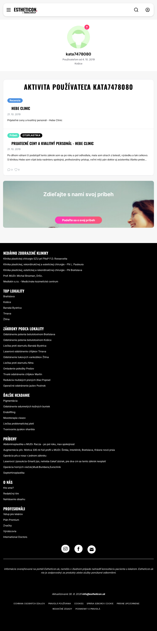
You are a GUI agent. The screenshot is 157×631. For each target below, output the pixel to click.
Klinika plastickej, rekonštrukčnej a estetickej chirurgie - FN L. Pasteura (43, 264)
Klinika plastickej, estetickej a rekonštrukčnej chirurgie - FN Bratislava (42, 270)
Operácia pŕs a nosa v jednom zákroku (24, 455)
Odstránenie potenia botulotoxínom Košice (27, 339)
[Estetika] (25, 10)
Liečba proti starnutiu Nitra (18, 362)
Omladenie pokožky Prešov (18, 368)
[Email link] (91, 549)
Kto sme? (8, 487)
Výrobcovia (9, 531)
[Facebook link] (78, 550)
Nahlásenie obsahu (14, 499)
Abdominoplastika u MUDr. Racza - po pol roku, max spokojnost (39, 444)
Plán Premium (11, 519)
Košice (7, 302)
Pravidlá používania (59, 603)
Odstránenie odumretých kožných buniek (26, 406)
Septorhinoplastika (14, 472)
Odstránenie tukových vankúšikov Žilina (26, 357)
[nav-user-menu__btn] (147, 10)
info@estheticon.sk (93, 594)
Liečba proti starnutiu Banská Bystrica (24, 345)
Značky (7, 525)
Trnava (7, 313)
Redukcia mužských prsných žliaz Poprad (26, 379)
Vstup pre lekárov (13, 514)
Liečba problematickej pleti (18, 423)
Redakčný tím (11, 493)
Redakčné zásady (62, 609)
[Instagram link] (65, 550)
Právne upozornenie (128, 603)
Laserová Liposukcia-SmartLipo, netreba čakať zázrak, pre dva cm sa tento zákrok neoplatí (54, 461)
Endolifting (9, 412)
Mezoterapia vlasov (14, 417)
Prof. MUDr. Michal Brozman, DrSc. (23, 275)
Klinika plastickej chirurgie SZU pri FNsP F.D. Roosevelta (35, 258)
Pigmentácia (10, 400)
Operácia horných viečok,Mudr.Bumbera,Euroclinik (32, 467)
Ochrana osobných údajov (29, 603)
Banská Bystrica (12, 307)
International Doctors (15, 536)
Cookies (78, 603)
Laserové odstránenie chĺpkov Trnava (24, 351)
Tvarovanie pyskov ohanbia (19, 429)
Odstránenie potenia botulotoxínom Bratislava (29, 334)
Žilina (6, 319)
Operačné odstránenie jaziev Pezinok (24, 385)
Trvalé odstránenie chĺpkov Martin (22, 374)
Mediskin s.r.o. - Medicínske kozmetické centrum (30, 281)
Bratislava (9, 296)
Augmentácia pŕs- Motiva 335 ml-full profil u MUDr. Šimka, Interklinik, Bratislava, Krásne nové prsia (59, 449)
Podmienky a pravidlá (87, 609)
